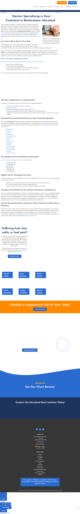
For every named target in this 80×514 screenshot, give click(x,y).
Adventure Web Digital (58, 490)
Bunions (9, 131)
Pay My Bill (73, 2)
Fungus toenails (11, 146)
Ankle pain (9, 143)
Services (57, 6)
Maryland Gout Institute (49, 123)
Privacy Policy (40, 471)
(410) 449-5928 (6, 33)
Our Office (50, 6)
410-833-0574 (41, 444)
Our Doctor (42, 6)
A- (2, 504)
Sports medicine (11, 148)
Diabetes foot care (11, 136)
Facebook (30, 215)
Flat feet (9, 132)
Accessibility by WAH (5, 513)
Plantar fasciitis (11, 149)
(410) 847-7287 (45, 198)
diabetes (22, 111)
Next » (58, 12)
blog (26, 215)
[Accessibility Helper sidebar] (3, 494)
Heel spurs (9, 137)
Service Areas (40, 468)
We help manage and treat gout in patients (12, 160)
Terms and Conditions (40, 473)
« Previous (3, 12)
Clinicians (68, 6)
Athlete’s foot (10, 141)
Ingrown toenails (11, 153)
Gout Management (40, 461)
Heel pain (9, 151)
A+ (8, 504)
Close (3, 499)
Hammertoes (10, 134)
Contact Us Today (14, 256)
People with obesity (12, 107)
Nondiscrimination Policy (40, 469)
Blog (62, 6)
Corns (8, 139)
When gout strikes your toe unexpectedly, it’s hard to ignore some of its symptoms (22, 61)
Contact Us (75, 6)
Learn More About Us (29, 350)
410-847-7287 (41, 442)
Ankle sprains (10, 129)
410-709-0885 (62, 2)
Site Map (40, 474)
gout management (49, 178)
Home (35, 6)
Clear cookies (5, 507)
